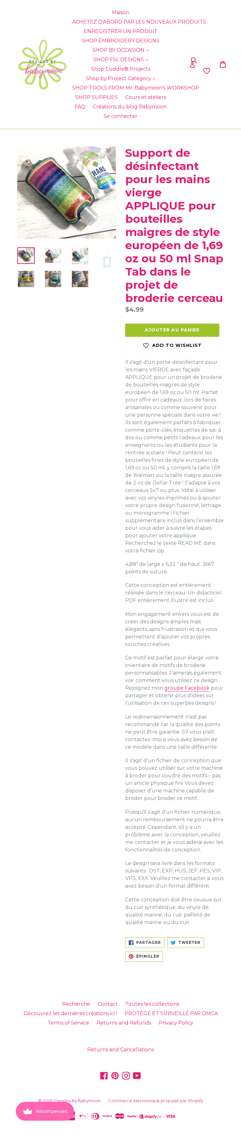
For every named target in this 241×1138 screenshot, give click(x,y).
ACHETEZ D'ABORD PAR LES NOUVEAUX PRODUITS (139, 22)
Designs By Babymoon (77, 1100)
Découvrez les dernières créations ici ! (70, 1013)
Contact (108, 1004)
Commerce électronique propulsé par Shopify (155, 1100)
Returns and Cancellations (120, 1050)
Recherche (76, 1004)
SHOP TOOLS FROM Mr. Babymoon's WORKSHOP (135, 88)
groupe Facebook (187, 688)
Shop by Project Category (119, 78)
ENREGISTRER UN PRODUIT (121, 31)
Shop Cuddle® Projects (120, 69)
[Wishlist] (183, 71)
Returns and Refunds (124, 1023)
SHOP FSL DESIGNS (119, 60)
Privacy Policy (176, 1023)
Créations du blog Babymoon (130, 107)
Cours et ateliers (145, 97)
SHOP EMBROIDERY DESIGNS (120, 41)
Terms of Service (68, 1023)
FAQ (80, 107)
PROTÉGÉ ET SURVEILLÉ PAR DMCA (171, 1013)
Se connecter (120, 116)
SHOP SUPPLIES (96, 97)
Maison (120, 12)
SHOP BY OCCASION (119, 50)
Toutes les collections (152, 1004)
